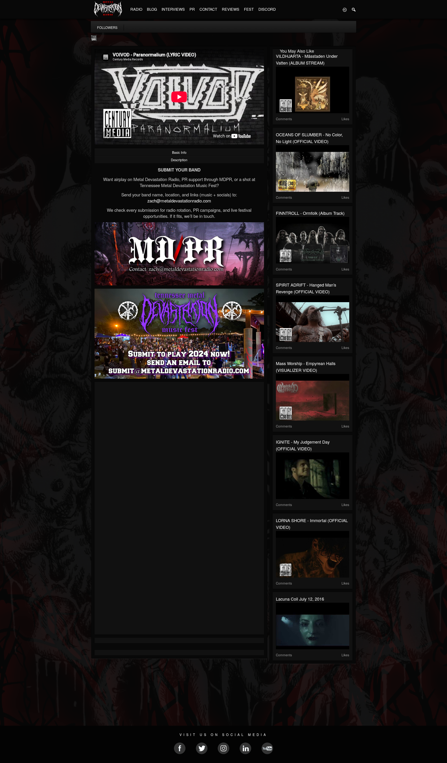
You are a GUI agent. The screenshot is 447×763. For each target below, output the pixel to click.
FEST (249, 9)
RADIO (136, 9)
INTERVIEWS (173, 9)
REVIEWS (230, 9)
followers (107, 27)
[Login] (344, 9)
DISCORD (267, 9)
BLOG (152, 9)
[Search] (354, 9)
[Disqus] (179, 447)
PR (192, 9)
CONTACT (208, 9)
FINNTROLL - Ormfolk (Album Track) (310, 213)
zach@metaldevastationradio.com (179, 201)
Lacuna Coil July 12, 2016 (300, 599)
